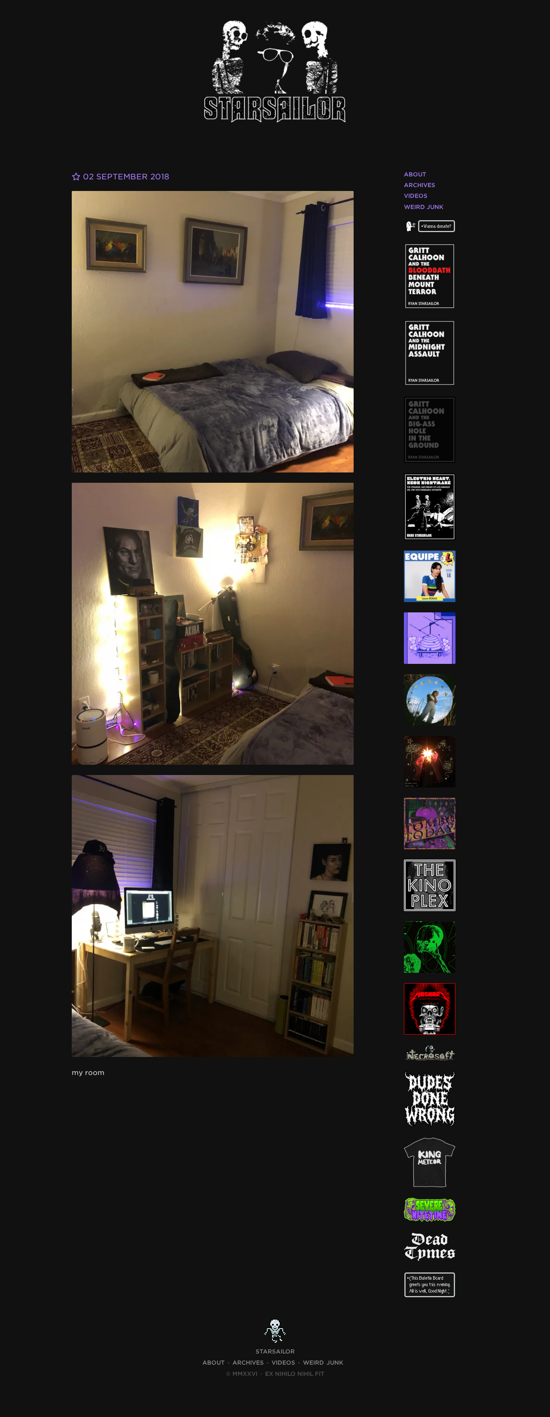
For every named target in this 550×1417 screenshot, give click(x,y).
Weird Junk (423, 207)
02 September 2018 (124, 176)
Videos (416, 196)
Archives (419, 185)
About (415, 174)
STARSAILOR (275, 1351)
